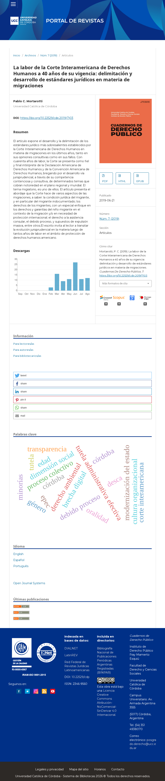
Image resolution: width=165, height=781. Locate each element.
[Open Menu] (13, 4)
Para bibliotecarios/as (27, 355)
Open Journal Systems (29, 583)
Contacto (117, 769)
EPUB (140, 181)
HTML (122, 181)
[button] (82, 375)
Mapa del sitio (79, 769)
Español (18, 560)
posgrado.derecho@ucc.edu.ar (143, 744)
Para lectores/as (23, 343)
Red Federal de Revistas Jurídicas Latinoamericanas (76, 666)
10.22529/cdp (81, 677)
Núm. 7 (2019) (48, 55)
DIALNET (71, 648)
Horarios (100, 769)
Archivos (30, 55)
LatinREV (71, 655)
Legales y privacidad (49, 769)
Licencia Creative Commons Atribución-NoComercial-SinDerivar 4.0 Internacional (107, 703)
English (18, 554)
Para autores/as (23, 349)
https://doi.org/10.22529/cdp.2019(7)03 (46, 118)
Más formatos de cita (114, 283)
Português (20, 566)
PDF (105, 181)
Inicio (16, 55)
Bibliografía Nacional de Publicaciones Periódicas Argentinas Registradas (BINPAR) (106, 660)
